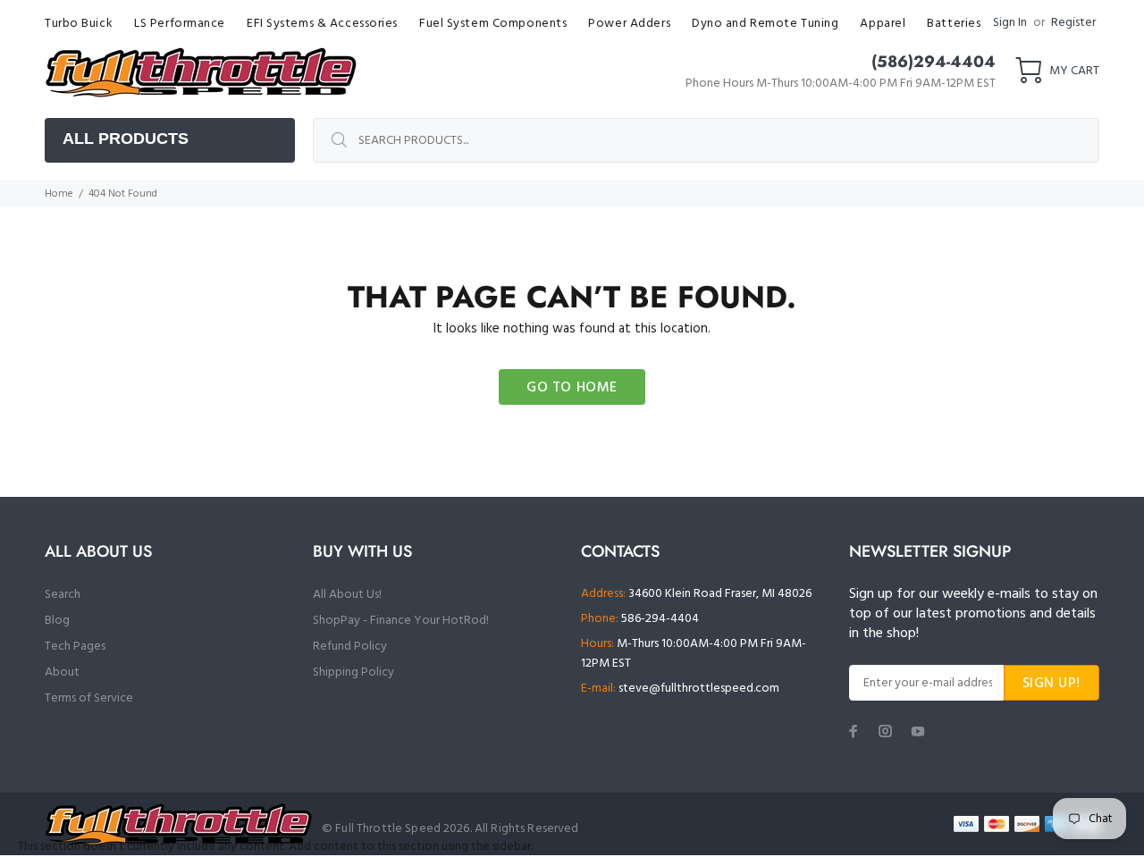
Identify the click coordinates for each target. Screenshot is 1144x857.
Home (59, 194)
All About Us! (347, 594)
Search (62, 594)
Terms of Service (89, 698)
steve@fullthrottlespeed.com (698, 688)
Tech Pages (75, 646)
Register (1073, 23)
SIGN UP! (1051, 683)
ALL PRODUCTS (126, 138)
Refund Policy (350, 646)
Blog (57, 620)
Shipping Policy (353, 672)
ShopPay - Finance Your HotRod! (401, 620)
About (62, 672)
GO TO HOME (572, 387)
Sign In (1010, 23)
